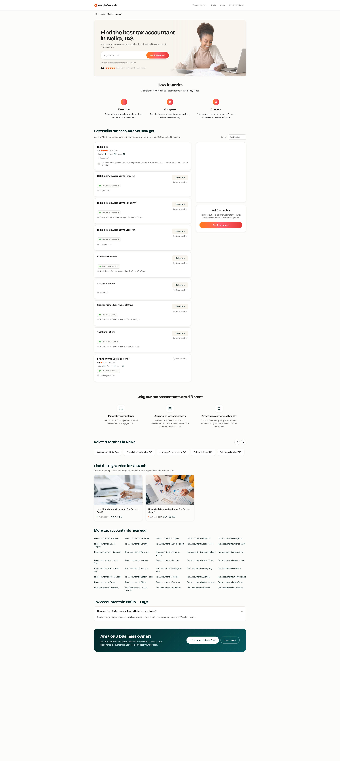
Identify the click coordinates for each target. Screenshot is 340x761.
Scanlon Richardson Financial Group (115, 305)
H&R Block (102, 147)
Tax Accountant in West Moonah (201, 582)
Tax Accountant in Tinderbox (168, 587)
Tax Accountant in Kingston (199, 538)
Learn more (230, 640)
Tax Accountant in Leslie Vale (106, 538)
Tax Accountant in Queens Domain (136, 589)
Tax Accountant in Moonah (198, 587)
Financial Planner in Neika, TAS (139, 452)
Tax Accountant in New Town (230, 582)
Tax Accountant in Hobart (167, 577)
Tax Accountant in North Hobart (232, 577)
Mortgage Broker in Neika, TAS (173, 452)
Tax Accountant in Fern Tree (137, 538)
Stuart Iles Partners (107, 256)
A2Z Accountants (106, 283)
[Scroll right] (243, 442)
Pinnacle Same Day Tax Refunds (113, 359)
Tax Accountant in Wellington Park (168, 569)
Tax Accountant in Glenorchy (106, 587)
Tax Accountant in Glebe (135, 582)
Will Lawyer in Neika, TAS (230, 452)
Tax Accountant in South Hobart (170, 544)
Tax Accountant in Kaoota (229, 568)
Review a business (200, 5)
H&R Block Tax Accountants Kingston (116, 176)
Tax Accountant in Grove (104, 582)
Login (213, 5)
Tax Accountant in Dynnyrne (137, 552)
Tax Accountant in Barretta (198, 577)
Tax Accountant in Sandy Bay (199, 568)
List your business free (204, 640)
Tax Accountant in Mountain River (106, 561)
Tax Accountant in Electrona (168, 582)
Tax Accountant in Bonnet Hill (230, 552)
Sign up (222, 5)
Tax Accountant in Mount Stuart (107, 577)
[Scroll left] (237, 442)
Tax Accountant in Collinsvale (230, 587)
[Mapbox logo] (202, 199)
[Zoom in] (243, 146)
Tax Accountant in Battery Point (139, 577)
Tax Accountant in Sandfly (136, 544)
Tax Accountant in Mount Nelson (201, 552)
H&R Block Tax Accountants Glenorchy (116, 230)
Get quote (180, 177)
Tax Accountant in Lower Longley (104, 545)
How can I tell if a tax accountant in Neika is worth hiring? (127, 611)
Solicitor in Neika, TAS (203, 452)
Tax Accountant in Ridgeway (230, 538)
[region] (221, 172)
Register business (236, 5)
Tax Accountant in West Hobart (231, 560)
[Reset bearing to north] (243, 153)
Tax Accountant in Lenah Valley (200, 560)
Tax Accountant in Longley (167, 538)
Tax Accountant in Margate (136, 560)
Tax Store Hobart (106, 332)
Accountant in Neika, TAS (108, 452)
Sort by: (224, 137)
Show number (181, 182)
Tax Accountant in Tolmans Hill (200, 544)
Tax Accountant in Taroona (167, 560)
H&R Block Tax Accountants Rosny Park (117, 203)
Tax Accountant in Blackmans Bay (106, 569)
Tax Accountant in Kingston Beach (168, 553)
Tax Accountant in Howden (136, 568)
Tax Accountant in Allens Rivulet (231, 544)
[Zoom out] (243, 150)
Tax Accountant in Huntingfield (107, 552)
